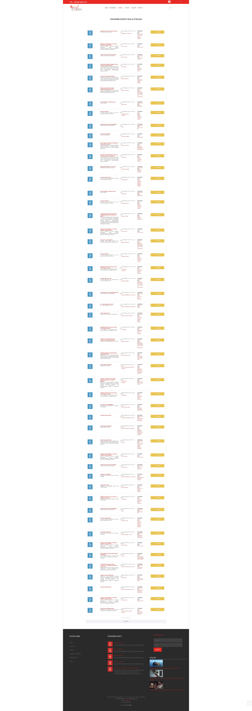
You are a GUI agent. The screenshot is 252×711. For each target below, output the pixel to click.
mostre (138, 79)
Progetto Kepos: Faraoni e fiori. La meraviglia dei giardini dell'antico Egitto (108, 215)
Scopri (158, 32)
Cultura (138, 65)
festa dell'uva (139, 488)
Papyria (138, 579)
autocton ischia (140, 410)
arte (141, 79)
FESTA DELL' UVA (104, 485)
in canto (138, 307)
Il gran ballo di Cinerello (106, 364)
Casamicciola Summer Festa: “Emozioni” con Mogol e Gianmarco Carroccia (109, 565)
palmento (139, 489)
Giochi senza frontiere (105, 440)
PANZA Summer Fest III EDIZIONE (108, 124)
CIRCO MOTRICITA (105, 313)
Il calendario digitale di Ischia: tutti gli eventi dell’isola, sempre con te (165, 668)
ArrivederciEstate (140, 557)
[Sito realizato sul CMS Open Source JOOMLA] (125, 705)
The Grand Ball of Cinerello (139, 372)
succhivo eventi (140, 443)
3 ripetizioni (123, 382)
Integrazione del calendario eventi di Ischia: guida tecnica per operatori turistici (167, 689)
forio (138, 47)
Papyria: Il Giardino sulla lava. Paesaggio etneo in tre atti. (126, 667)
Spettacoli (139, 305)
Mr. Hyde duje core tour (105, 278)
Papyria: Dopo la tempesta (106, 575)
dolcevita (139, 59)
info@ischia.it (128, 700)
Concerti (138, 178)
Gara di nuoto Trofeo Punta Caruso (109, 31)
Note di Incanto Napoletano (107, 608)
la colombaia (139, 330)
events (138, 69)
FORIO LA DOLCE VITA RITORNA (108, 54)
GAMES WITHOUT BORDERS (139, 447)
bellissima (139, 271)
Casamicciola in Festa (105, 415)
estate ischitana (140, 137)
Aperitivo (138, 105)
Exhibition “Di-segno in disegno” (139, 81)
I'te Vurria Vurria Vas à (105, 177)
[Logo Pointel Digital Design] (128, 705)
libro (138, 407)
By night (138, 230)
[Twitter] (172, 2)
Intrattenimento (140, 55)
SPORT (138, 32)
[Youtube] (178, 2)
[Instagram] (175, 2)
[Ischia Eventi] (76, 7)
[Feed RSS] (164, 23)
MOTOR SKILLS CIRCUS (138, 320)
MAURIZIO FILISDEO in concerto (108, 166)
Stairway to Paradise (105, 474)
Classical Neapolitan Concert (139, 185)
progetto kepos (139, 219)
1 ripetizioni (123, 368)
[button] (113, 8)
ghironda (139, 182)
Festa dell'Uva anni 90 (105, 532)
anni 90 (138, 536)
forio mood (141, 47)
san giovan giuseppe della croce (139, 92)
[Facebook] (169, 2)
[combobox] (174, 8)
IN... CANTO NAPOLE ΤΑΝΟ (107, 304)
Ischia (141, 697)
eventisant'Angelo (140, 477)
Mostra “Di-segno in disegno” (107, 76)
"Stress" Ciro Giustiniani (106, 239)
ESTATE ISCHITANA (105, 133)
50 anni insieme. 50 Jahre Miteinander (109, 292)
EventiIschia (139, 206)
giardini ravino (139, 106)
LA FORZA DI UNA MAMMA (106, 404)
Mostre (138, 77)
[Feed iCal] (165, 23)
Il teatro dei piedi (104, 111)
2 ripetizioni (123, 115)
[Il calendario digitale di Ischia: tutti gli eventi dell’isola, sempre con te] (156, 663)
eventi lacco (139, 611)
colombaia (139, 68)
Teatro (138, 112)
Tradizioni (139, 89)
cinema (138, 67)
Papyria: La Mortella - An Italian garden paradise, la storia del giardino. (107, 380)
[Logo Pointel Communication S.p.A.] (127, 705)
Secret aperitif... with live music (108, 102)
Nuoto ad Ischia (140, 34)
